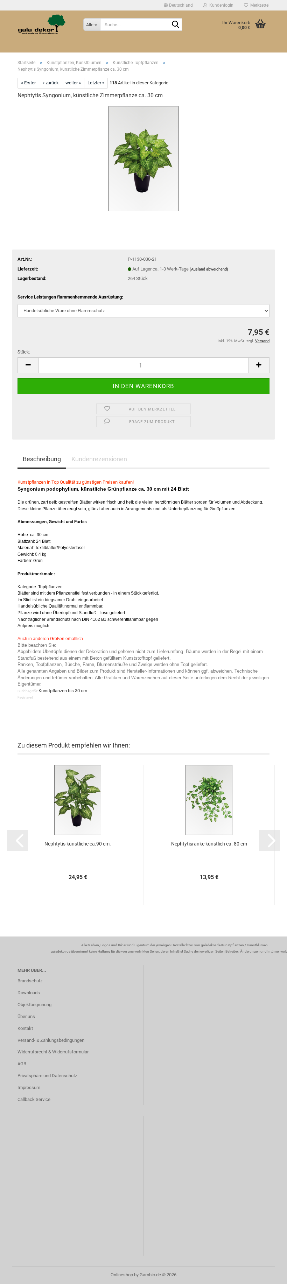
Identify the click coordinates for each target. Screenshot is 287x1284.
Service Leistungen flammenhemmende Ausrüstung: (70, 297)
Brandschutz (30, 980)
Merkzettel (259, 5)
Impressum (29, 1087)
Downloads (29, 992)
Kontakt (25, 1028)
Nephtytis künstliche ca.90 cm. (77, 844)
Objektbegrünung (34, 1004)
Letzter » (96, 82)
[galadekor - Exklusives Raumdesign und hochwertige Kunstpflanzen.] (45, 24)
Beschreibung (42, 459)
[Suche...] (175, 25)
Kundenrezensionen (99, 459)
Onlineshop (122, 1274)
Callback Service (34, 1099)
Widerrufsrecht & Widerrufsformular (53, 1051)
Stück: (24, 352)
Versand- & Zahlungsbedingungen (51, 1040)
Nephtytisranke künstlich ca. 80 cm (209, 844)
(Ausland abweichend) (209, 269)
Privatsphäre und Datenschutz (47, 1075)
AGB (22, 1063)
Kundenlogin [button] (220, 5)
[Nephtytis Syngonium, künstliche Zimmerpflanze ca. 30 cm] (143, 158)
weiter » (73, 82)
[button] (178, 5)
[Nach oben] (267, 1273)
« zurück (50, 82)
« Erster (28, 82)
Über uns (26, 1016)
